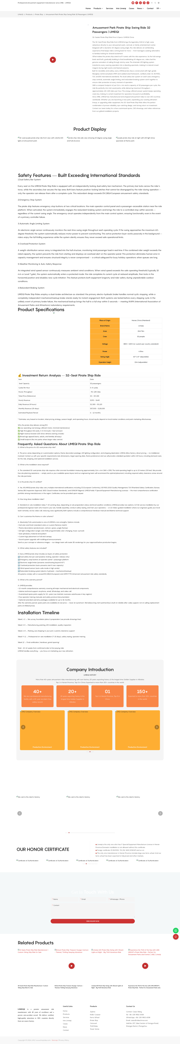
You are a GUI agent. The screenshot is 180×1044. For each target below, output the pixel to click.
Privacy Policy (64, 1040)
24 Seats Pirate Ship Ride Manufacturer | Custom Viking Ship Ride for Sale (33, 986)
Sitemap (54, 1040)
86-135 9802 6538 (137, 1015)
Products (29, 14)
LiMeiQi (20, 14)
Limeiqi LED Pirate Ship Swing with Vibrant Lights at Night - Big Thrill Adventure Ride (107, 986)
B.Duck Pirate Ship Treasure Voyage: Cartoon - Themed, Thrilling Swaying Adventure (69, 986)
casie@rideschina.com (139, 1020)
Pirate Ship (39, 14)
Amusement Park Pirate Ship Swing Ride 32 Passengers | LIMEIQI (69, 14)
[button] (23, 727)
